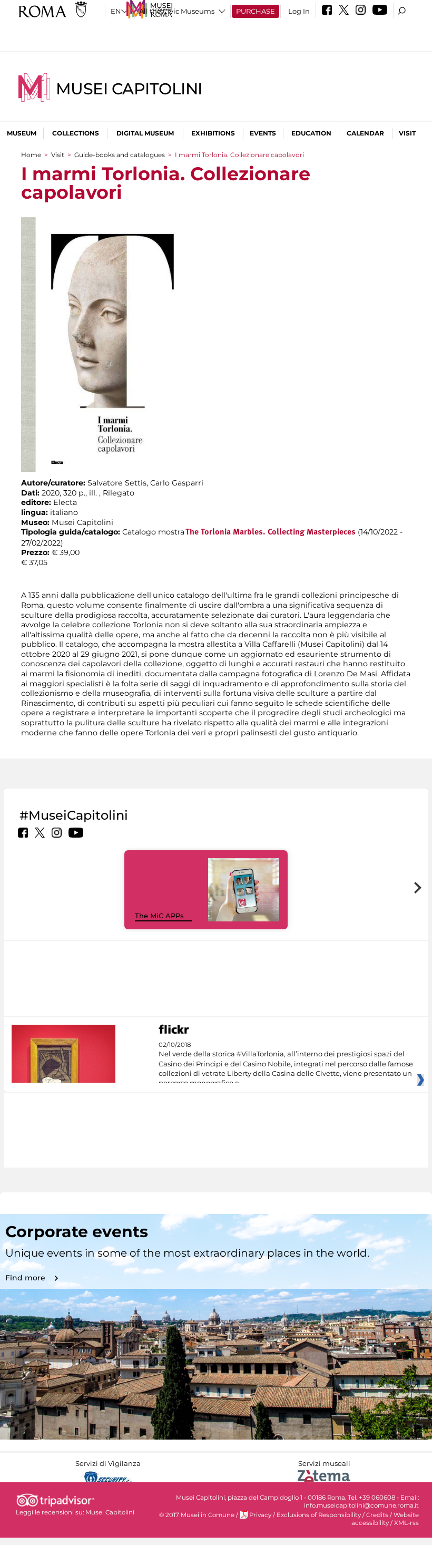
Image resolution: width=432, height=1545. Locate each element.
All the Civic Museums (176, 11)
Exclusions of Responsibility (319, 1515)
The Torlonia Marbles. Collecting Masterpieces (270, 532)
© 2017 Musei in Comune (196, 1515)
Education (311, 133)
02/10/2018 (286, 1064)
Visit (407, 133)
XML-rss (406, 1523)
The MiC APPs (159, 915)
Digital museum (145, 133)
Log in (299, 11)
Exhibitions (213, 133)
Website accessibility (385, 1519)
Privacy (260, 1515)
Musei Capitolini (129, 89)
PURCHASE (255, 11)
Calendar (365, 133)
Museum (21, 133)
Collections (75, 133)
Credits (377, 1515)
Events (263, 133)
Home (31, 155)
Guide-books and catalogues (119, 155)
